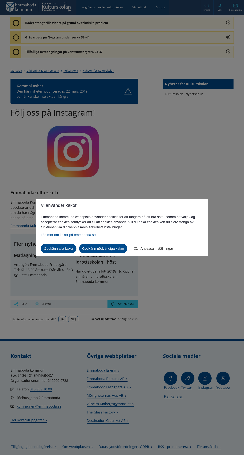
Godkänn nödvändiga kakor (103, 248)
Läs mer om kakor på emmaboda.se (68, 235)
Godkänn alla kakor (58, 248)
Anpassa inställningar (156, 248)
